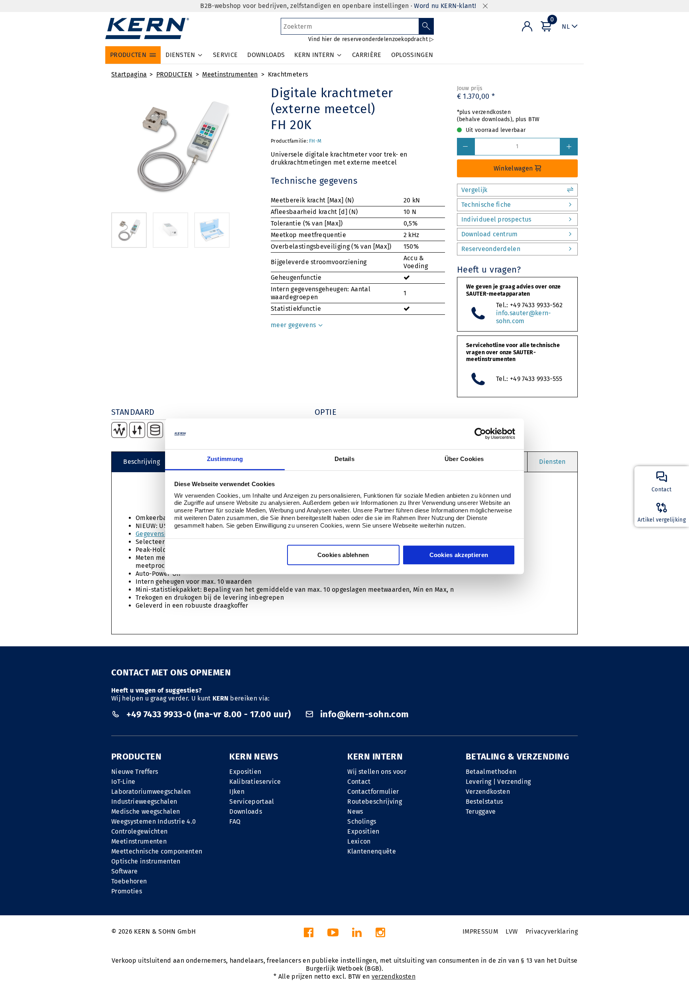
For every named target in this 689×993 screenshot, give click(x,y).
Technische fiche (486, 204)
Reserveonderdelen (490, 249)
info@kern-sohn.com (363, 714)
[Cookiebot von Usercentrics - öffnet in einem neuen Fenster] (480, 434)
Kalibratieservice (255, 781)
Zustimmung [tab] (225, 458)
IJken (236, 791)
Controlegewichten (139, 831)
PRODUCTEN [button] (128, 55)
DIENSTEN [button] (180, 55)
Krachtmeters (288, 74)
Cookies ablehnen (343, 554)
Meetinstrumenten (230, 74)
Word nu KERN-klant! (445, 6)
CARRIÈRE (367, 55)
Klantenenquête (371, 851)
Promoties (126, 891)
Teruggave (481, 811)
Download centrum (489, 234)
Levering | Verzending (498, 781)
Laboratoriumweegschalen (151, 791)
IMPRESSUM (480, 931)
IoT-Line (123, 781)
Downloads (245, 811)
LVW (512, 931)
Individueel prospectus (496, 219)
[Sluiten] (485, 6)
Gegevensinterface (163, 534)
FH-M (315, 141)
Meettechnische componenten (156, 851)
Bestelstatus (484, 801)
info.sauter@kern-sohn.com (523, 317)
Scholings (361, 821)
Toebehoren (129, 881)
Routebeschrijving (374, 801)
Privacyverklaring (552, 931)
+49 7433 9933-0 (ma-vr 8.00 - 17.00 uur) (208, 714)
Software (124, 871)
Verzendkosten (488, 791)
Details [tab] (344, 458)
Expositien (245, 771)
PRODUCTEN (174, 74)
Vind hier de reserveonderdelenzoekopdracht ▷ (371, 39)
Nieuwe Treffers (134, 771)
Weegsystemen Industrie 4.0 (153, 821)
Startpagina (129, 74)
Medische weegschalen (145, 811)
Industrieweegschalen (144, 801)
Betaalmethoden (491, 771)
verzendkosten (393, 976)
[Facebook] (308, 934)
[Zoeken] (426, 26)
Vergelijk (474, 190)
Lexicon (358, 841)
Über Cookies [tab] (464, 458)
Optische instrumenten (146, 861)
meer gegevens (294, 325)
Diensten (552, 461)
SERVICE (225, 55)
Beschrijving (141, 461)
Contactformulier (373, 791)
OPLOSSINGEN (412, 55)
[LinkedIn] (357, 934)
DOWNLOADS (266, 55)
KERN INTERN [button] (314, 55)
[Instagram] (380, 934)
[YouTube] (333, 934)
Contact (358, 781)
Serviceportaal (251, 801)
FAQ (234, 821)
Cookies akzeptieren (458, 554)
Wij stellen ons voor (376, 771)
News (355, 811)
